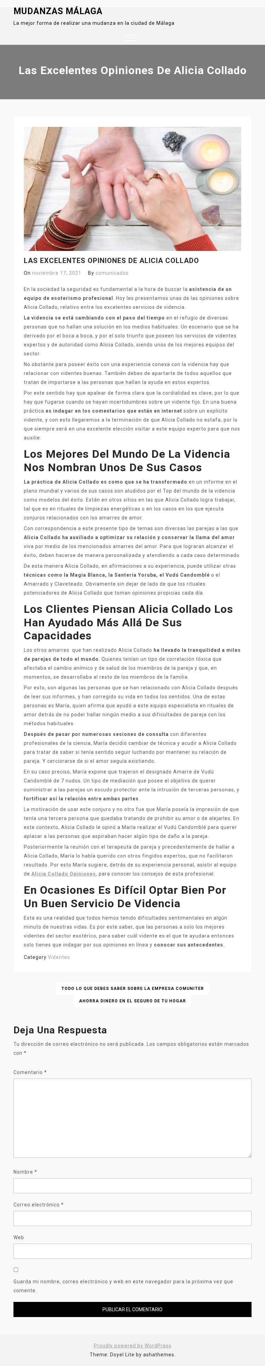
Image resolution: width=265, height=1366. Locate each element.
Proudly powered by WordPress (132, 1345)
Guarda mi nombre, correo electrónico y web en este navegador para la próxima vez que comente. (123, 1286)
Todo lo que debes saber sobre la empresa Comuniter (132, 988)
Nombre (25, 1172)
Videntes (59, 957)
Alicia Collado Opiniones (63, 874)
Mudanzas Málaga (57, 11)
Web (18, 1237)
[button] (131, 39)
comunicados (112, 273)
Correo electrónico (38, 1204)
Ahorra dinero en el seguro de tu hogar (132, 1001)
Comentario (30, 1072)
